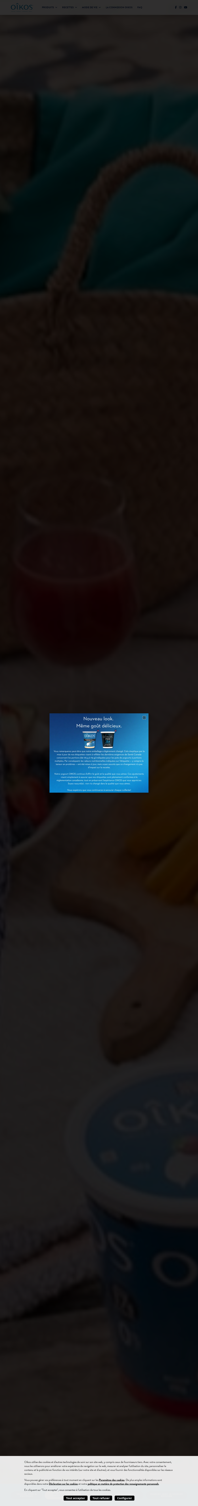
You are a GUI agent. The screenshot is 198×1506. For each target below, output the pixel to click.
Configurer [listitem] (124, 1498)
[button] (144, 717)
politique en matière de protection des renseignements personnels (123, 1484)
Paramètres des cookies (112, 1480)
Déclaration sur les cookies (63, 1484)
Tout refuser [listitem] (101, 1498)
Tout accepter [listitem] (75, 1498)
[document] (99, 753)
